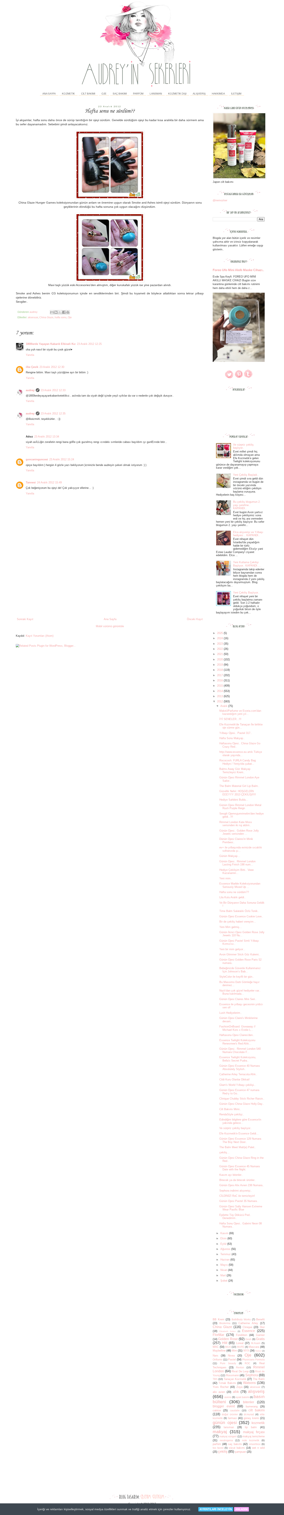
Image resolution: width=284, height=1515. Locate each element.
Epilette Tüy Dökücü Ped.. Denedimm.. (235, 1216)
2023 (220, 643)
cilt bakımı (256, 1410)
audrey (30, 390)
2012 (220, 701)
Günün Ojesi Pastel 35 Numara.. (238, 1201)
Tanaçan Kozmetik (235, 1379)
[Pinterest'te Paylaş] (68, 312)
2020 (220, 659)
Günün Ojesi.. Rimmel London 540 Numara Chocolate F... (240, 1050)
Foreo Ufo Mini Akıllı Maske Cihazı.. (238, 270)
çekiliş (222, 1451)
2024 (220, 638)
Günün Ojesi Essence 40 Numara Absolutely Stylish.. (239, 1067)
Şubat (224, 1280)
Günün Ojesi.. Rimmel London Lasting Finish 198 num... (237, 863)
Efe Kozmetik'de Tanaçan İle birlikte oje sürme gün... (241, 726)
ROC (247, 1363)
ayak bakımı (242, 1397)
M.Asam (255, 1343)
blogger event (224, 1406)
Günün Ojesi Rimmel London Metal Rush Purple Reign (240, 807)
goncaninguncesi (37, 459)
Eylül (223, 1243)
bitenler (248, 1402)
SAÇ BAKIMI (120, 93)
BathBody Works (241, 1319)
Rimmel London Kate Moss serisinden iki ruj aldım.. (235, 824)
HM (224, 1343)
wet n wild (258, 1447)
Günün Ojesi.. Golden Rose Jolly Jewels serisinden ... (239, 832)
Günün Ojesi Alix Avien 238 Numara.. (241, 1185)
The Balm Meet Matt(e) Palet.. (237, 1147)
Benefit (260, 1319)
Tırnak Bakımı (227, 1383)
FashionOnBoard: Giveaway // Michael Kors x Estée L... (237, 1028)
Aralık (224, 706)
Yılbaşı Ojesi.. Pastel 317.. (235, 733)
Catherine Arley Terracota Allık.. (238, 1074)
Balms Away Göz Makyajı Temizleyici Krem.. (235, 770)
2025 (220, 633)
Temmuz (226, 1254)
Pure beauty (228, 1363)
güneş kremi (251, 1418)
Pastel (232, 1359)
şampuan (240, 1451)
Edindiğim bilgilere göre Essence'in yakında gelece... (240, 1121)
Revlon (240, 1367)
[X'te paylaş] (60, 312)
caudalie (235, 1410)
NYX (246, 1350)
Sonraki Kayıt (25, 619)
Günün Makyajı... (229, 856)
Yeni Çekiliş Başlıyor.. (246, 592)
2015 (220, 685)
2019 (220, 664)
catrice (217, 1410)
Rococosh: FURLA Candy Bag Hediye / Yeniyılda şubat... (237, 762)
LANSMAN (156, 93)
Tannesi (31, 482)
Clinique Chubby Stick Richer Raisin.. (241, 1098)
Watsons (249, 1383)
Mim (234, 1350)
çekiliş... (224, 1152)
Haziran (225, 1259)
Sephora (251, 1375)
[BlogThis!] (56, 312)
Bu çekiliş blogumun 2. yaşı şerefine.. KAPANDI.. (247, 505)
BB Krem (218, 1319)
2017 (220, 675)
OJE (103, 93)
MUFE (240, 1346)
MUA (228, 1346)
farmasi (232, 1418)
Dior (262, 1327)
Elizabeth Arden (227, 1331)
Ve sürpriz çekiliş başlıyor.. (243, 446)
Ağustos (225, 1249)
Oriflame (217, 1359)
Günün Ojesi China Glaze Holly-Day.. (241, 1103)
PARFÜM (138, 93)
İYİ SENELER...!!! (230, 719)
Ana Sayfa (49, 93)
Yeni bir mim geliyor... (232, 949)
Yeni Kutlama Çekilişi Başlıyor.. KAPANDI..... (247, 564)
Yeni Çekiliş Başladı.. (246, 474)
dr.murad (249, 1414)
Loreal (239, 1343)
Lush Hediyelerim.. (230, 1012)
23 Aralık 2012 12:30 (52, 367)
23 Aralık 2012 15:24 (61, 459)
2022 (220, 648)
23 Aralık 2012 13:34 (46, 436)
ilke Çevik (32, 367)
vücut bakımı (237, 1447)
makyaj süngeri (228, 1436)
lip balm (251, 1427)
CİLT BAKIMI (88, 93)
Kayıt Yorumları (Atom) (39, 635)
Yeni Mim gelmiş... (230, 927)
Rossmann (232, 1375)
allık (236, 1391)
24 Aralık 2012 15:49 (49, 482)
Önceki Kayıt (195, 619)
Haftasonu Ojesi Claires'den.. (236, 1035)
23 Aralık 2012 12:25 (89, 343)
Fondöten (241, 1335)
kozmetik (258, 1423)
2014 (220, 691)
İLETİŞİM (236, 93)
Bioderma (224, 1323)
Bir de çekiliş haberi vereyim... (237, 921)
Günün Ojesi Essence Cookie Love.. (241, 916)
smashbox (255, 1444)
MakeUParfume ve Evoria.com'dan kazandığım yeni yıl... (240, 712)
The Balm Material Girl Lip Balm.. (239, 786)
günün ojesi (225, 1422)
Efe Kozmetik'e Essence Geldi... (239, 1133)
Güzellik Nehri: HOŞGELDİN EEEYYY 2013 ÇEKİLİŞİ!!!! (237, 793)
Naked (258, 1351)
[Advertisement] (110, 586)
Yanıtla (30, 354)
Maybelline (219, 1350)
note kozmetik (250, 1440)
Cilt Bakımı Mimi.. (230, 1109)
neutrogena (226, 1440)
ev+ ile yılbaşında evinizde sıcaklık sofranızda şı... (240, 849)
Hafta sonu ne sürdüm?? (234, 892)
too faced (218, 1447)
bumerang (252, 1406)
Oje (70, 317)
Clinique (247, 1327)
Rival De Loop (240, 1371)
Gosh (248, 1339)
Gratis (260, 1339)
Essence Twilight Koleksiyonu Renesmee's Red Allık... (237, 1042)
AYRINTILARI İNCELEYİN (216, 1509)
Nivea (231, 1355)
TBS (215, 1379)
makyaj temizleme (254, 1436)
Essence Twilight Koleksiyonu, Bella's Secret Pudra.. (237, 1059)
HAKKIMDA (218, 93)
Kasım (224, 1233)
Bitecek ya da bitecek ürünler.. (237, 1180)
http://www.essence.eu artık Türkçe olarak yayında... (240, 753)
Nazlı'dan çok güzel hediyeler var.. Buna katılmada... (240, 992)
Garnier (260, 1335)
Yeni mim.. (225, 878)
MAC (216, 1346)
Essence (248, 1331)
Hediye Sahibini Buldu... (233, 799)
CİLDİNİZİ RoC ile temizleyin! (237, 1195)
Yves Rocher (221, 1386)
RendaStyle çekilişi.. (231, 1114)
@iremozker (220, 200)
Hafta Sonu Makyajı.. (232, 738)
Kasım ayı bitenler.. (231, 1174)
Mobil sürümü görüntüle (110, 626)
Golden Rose (228, 1339)
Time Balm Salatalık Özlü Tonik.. (239, 911)
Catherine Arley (248, 1323)
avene (227, 1397)
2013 (220, 696)
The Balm (259, 1379)
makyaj (220, 1431)
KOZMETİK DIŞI (177, 93)
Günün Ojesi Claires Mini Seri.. (238, 999)
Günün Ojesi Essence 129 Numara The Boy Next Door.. (240, 1140)
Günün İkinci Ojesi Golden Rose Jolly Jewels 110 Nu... (241, 934)
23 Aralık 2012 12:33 (53, 390)
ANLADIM (241, 1509)
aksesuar (33, 317)
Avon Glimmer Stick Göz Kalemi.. (239, 954)
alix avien (219, 1391)
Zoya (239, 1386)
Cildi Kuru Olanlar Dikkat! (234, 1079)
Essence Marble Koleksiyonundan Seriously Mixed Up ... (239, 885)
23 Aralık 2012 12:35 (53, 413)
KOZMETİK (68, 93)
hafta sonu (61, 317)
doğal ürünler (230, 1414)
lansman (229, 1427)
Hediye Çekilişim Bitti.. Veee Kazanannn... (236, 871)
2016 (220, 680)
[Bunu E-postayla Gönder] (52, 312)
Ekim (223, 1238)
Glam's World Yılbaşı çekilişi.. (237, 1084)
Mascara (254, 1346)
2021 (220, 654)
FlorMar (218, 1335)
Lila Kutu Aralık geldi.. (232, 897)
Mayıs (224, 1264)
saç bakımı (235, 1444)
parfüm (217, 1444)
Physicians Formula (253, 1359)
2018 (220, 669)
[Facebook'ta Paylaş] (64, 312)
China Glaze (46, 317)
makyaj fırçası (254, 1432)
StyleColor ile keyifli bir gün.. (236, 976)
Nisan (224, 1270)
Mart (223, 1275)
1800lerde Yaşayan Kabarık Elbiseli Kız (51, 343)
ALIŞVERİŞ (199, 93)
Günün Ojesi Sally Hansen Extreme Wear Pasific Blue (240, 1208)
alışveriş (256, 1391)
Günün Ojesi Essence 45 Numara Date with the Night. (239, 1168)
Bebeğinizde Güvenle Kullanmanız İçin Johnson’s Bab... (240, 970)
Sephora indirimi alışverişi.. (235, 1190)
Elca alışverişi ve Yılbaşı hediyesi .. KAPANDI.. (248, 534)
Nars (215, 1355)
